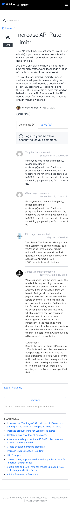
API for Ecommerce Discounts (22, 474)
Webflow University (36, 500)
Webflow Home (60, 497)
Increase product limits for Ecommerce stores (31, 430)
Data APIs (23, 113)
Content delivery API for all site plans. (27, 435)
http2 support (14, 455)
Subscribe (35, 400)
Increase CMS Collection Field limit (25, 450)
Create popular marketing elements (26, 446)
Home (9, 28)
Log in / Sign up (13, 387)
